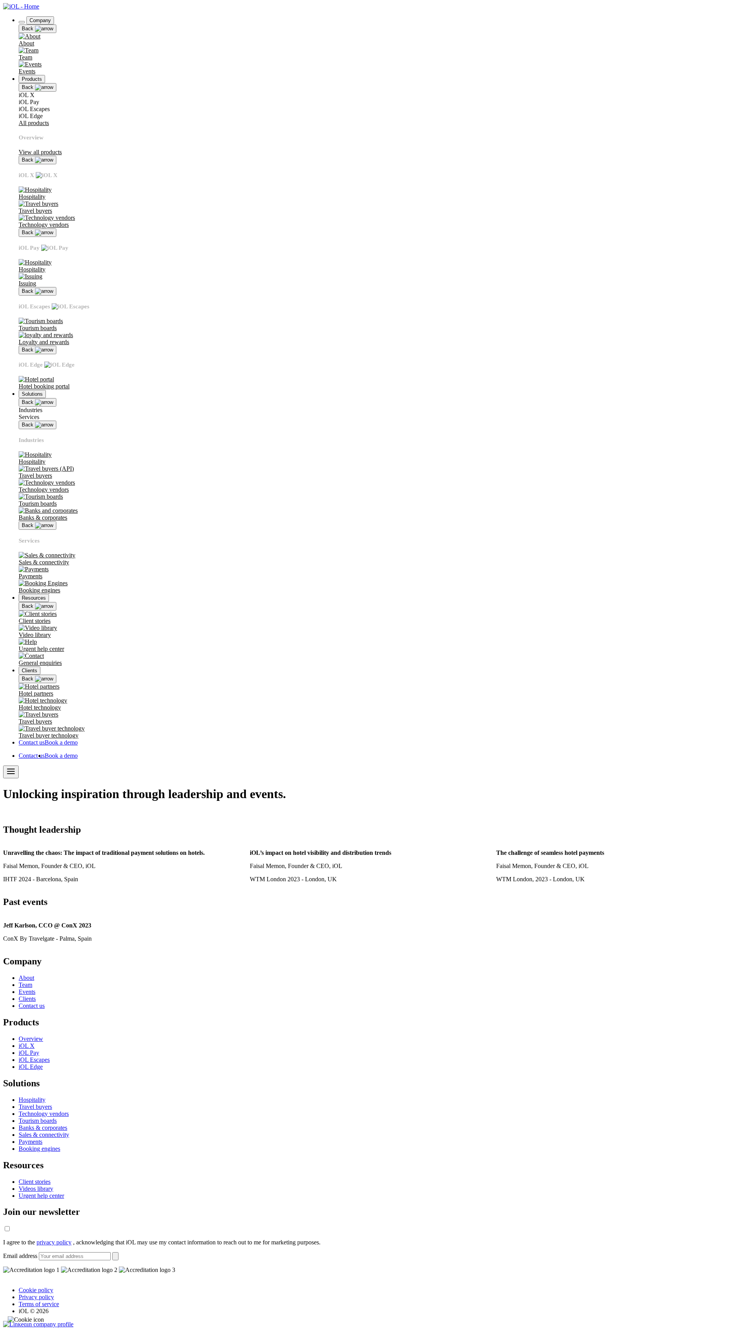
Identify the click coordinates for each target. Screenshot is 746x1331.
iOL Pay (29, 1052)
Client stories (35, 1181)
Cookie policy (36, 1290)
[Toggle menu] (11, 772)
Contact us (32, 1005)
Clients (27, 998)
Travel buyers (35, 1106)
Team (25, 984)
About (26, 977)
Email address (20, 1256)
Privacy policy (36, 1297)
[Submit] (115, 1256)
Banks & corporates (43, 1127)
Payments (30, 1141)
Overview (31, 1038)
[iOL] (21, 6)
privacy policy (54, 1242)
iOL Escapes (34, 1059)
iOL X (27, 1045)
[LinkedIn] (38, 1324)
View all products (40, 152)
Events (27, 991)
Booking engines (39, 1148)
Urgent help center (41, 1195)
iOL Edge (31, 1066)
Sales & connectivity (44, 1134)
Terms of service (39, 1304)
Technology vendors (44, 1113)
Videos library (36, 1188)
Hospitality (32, 1099)
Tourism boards (38, 1120)
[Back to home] (22, 22)
